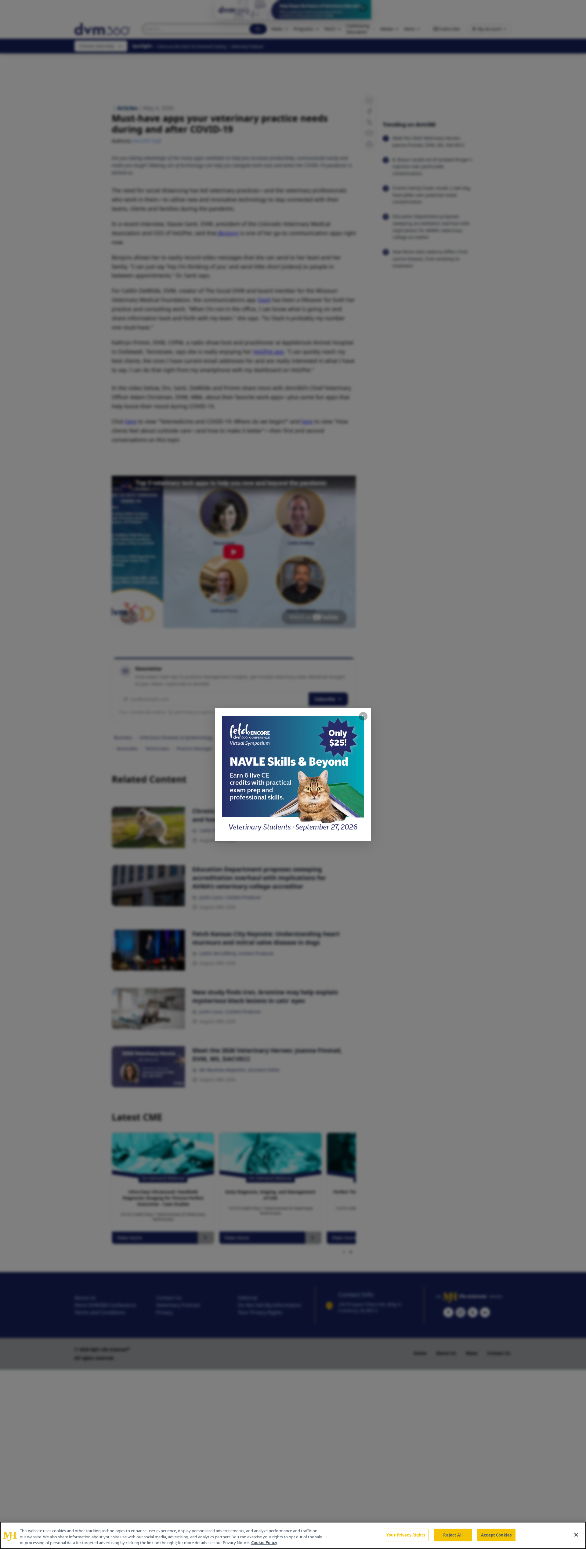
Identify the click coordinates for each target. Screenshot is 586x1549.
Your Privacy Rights (405, 1534)
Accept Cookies (496, 1534)
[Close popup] (363, 716)
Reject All (452, 1534)
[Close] (576, 1534)
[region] (293, 1535)
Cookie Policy (264, 1542)
